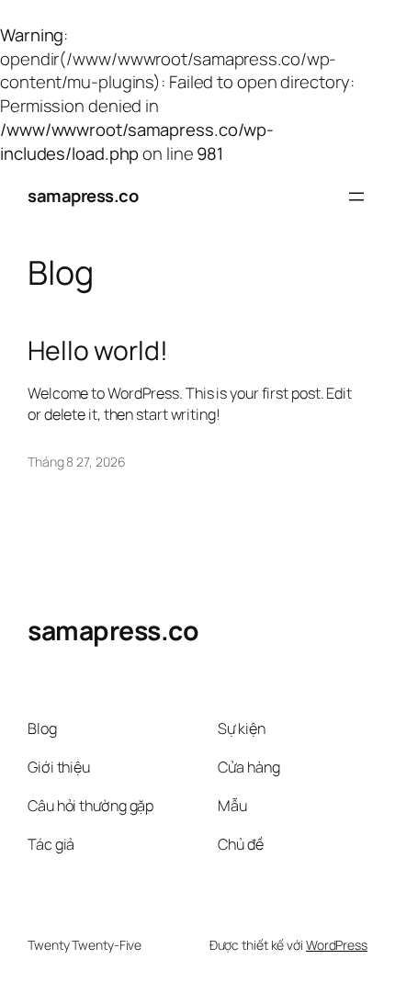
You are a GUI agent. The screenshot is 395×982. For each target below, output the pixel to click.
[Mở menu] (356, 197)
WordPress (336, 945)
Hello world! (98, 351)
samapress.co (83, 196)
